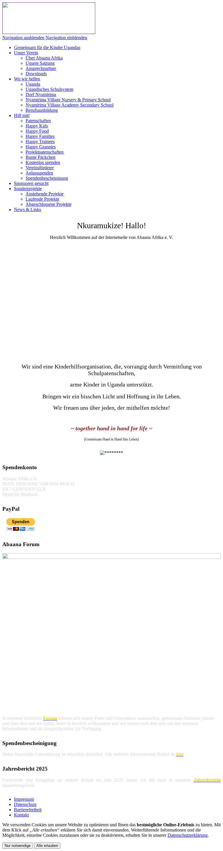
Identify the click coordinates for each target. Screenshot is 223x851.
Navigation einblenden (66, 37)
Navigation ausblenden (23, 37)
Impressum (24, 799)
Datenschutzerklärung (188, 835)
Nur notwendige (17, 845)
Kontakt (21, 814)
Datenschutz (25, 804)
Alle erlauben (47, 845)
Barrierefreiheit (28, 809)
